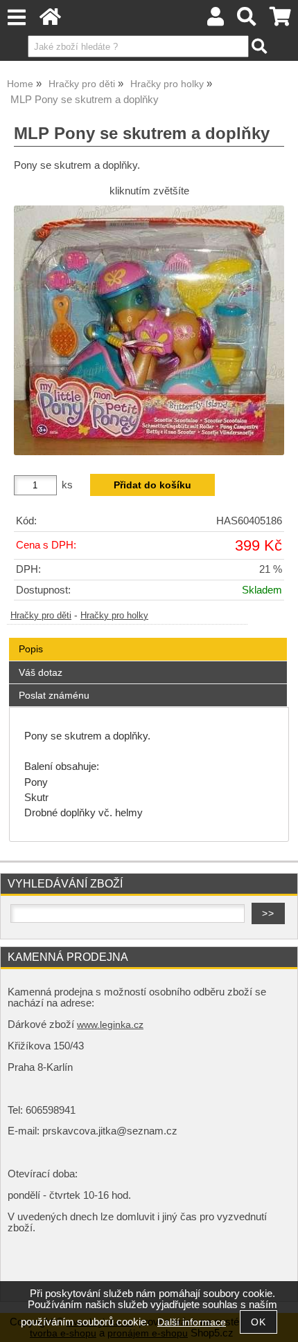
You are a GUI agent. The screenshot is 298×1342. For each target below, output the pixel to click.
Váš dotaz (40, 672)
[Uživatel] (215, 20)
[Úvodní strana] (50, 20)
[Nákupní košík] (280, 20)
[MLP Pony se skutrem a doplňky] (149, 330)
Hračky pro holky (114, 616)
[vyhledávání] (247, 20)
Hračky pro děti (40, 616)
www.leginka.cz (110, 1025)
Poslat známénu (54, 695)
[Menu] (16, 17)
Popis (31, 648)
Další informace (191, 1322)
